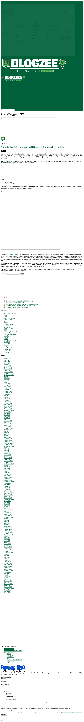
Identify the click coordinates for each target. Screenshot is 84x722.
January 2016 (8, 547)
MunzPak (6, 336)
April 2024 (7, 400)
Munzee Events (8, 333)
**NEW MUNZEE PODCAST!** (13, 94)
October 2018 (8, 498)
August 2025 (7, 376)
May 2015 (7, 558)
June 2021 (7, 450)
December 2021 (8, 441)
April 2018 (7, 507)
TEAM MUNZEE (9, 348)
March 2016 (7, 544)
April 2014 (7, 578)
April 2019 (7, 489)
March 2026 (7, 366)
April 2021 (7, 453)
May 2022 (7, 434)
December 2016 (8, 530)
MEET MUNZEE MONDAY (12, 331)
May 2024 (7, 398)
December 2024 (8, 388)
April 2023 (7, 418)
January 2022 (8, 440)
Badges (6, 315)
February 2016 (8, 545)
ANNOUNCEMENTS (10, 96)
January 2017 (8, 529)
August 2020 (7, 465)
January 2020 (8, 475)
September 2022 (9, 428)
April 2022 (7, 435)
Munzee (8, 691)
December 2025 (8, 370)
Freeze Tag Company (11, 696)
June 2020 (7, 468)
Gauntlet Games (8, 328)
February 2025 (8, 385)
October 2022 (8, 427)
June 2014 (7, 575)
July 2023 (7, 413)
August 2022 (7, 429)
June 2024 (7, 397)
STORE (9, 107)
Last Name (3, 681)
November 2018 (8, 496)
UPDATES (10, 100)
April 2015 (7, 560)
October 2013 (8, 587)
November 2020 (8, 461)
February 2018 (8, 510)
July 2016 (7, 538)
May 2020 (7, 469)
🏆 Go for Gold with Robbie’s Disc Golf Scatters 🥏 (19, 301)
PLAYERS (7, 102)
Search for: (4, 273)
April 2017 (7, 524)
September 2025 (9, 375)
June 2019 (7, 486)
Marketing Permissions (6, 702)
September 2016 (9, 535)
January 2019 (8, 493)
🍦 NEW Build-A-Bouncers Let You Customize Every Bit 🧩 (21, 304)
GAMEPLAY (11, 105)
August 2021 (7, 447)
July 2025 (7, 378)
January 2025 (8, 386)
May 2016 (7, 541)
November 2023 (8, 407)
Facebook (57, 269)
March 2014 (7, 579)
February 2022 (8, 438)
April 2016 (7, 542)
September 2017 (9, 517)
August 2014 (7, 572)
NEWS (9, 97)
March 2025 (7, 384)
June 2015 (7, 557)
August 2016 (7, 536)
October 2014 (8, 569)
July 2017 (7, 520)
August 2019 (7, 483)
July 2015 (7, 555)
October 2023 (8, 409)
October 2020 (8, 462)
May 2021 (7, 452)
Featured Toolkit (8, 324)
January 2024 (8, 404)
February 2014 (8, 581)
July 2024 (7, 395)
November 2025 (8, 372)
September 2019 (9, 481)
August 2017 (7, 518)
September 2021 (9, 446)
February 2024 (8, 403)
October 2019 (8, 480)
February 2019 (8, 492)
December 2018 (8, 495)
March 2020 (7, 472)
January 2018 (8, 511)
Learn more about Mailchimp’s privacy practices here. (72, 712)
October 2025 (8, 373)
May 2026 (7, 363)
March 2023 (7, 419)
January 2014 (8, 582)
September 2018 (9, 499)
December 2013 (8, 584)
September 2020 (9, 464)
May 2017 (7, 523)
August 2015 (7, 554)
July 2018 (7, 502)
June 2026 (7, 361)
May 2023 (7, 416)
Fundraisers (7, 325)
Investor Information (11, 698)
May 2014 (7, 576)
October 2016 (8, 533)
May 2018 (7, 505)
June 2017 (7, 521)
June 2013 (7, 593)
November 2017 (8, 514)
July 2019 (7, 484)
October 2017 (8, 515)
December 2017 (8, 512)
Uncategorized (8, 349)
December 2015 (8, 548)
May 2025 (7, 381)
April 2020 (7, 471)
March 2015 (7, 561)
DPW (5, 321)
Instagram (72, 269)
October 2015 (8, 551)
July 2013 (7, 591)
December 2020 (8, 459)
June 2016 (7, 539)
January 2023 (8, 422)
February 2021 (8, 456)
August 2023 (7, 412)
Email (5, 705)
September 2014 (9, 570)
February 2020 (8, 474)
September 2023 (9, 410)
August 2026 (7, 358)
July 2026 (7, 360)
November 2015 (8, 550)
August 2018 (7, 501)
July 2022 (7, 431)
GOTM (6, 330)
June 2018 (7, 504)
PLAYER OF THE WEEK (14, 104)
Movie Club (49, 254)
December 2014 (8, 566)
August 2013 (7, 590)
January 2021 (8, 458)
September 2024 (9, 392)
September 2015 (9, 553)
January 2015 (8, 564)
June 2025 (7, 379)
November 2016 (8, 532)
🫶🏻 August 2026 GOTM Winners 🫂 (14, 302)
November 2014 (8, 567)
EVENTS (10, 99)
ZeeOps (6, 352)
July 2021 (7, 449)
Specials (6, 345)
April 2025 (7, 382)
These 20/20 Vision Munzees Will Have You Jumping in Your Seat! (32, 147)
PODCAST (7, 343)
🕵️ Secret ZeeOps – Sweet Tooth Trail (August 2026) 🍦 (20, 305)
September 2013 (9, 588)
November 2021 (8, 443)
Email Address (5, 684)
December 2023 (8, 406)
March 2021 (7, 455)
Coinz (5, 316)
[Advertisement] (13, 284)
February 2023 (8, 421)
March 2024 (7, 401)
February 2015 (8, 563)
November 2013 (8, 585)
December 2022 (8, 424)
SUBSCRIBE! (9, 93)
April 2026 (7, 364)
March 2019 (7, 490)
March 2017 (7, 526)
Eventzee (8, 694)
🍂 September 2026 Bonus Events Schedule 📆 (18, 307)
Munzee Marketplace (10, 334)
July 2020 (7, 467)
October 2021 (8, 444)
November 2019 (8, 478)
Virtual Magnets (11, 162)
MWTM (6, 337)
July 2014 (7, 573)
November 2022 (8, 425)
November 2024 (8, 389)
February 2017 (8, 527)
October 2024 (8, 391)
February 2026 (8, 367)
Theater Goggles (13, 254)
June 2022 (7, 432)
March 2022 (7, 437)
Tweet (18, 269)
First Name (3, 678)
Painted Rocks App (11, 699)
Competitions (8, 319)
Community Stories (9, 318)
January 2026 (8, 369)
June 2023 (7, 415)
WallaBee (8, 693)
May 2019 (7, 487)
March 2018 (7, 508)
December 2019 (8, 477)
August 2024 (7, 394)
